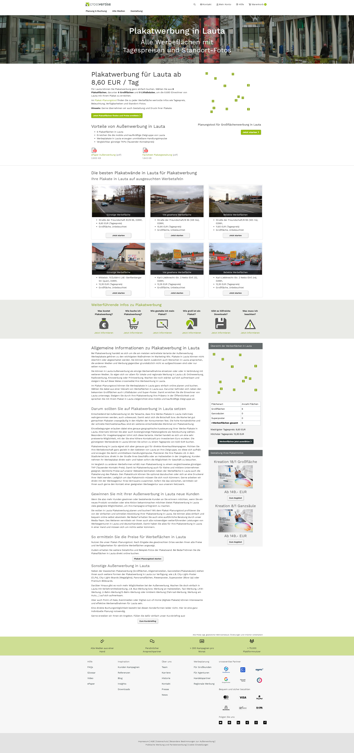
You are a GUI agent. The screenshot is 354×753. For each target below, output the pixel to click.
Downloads (124, 689)
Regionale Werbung (204, 683)
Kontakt (166, 683)
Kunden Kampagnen (129, 667)
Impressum (143, 741)
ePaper (91, 683)
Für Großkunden (202, 667)
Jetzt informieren (103, 332)
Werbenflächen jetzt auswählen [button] (234, 441)
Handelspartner (202, 678)
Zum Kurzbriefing (147, 621)
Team (164, 667)
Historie (166, 678)
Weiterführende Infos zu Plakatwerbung (126, 305)
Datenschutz (162, 741)
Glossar (91, 672)
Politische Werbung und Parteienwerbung (166, 745)
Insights (122, 683)
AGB (152, 741)
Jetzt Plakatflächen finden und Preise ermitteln (116, 115)
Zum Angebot (235, 498)
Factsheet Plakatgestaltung (157, 154)
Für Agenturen (201, 672)
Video (90, 678)
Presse (165, 689)
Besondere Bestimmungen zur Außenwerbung (192, 741)
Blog (120, 678)
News (165, 694)
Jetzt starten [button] (250, 132)
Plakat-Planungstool (106, 100)
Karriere (166, 672)
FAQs (90, 667)
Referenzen (124, 672)
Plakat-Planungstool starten (147, 559)
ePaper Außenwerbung (103, 154)
